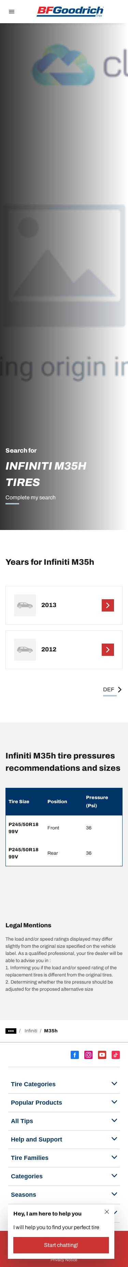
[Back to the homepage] (70, 11)
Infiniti (31, 1030)
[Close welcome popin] (107, 1212)
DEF (108, 689)
